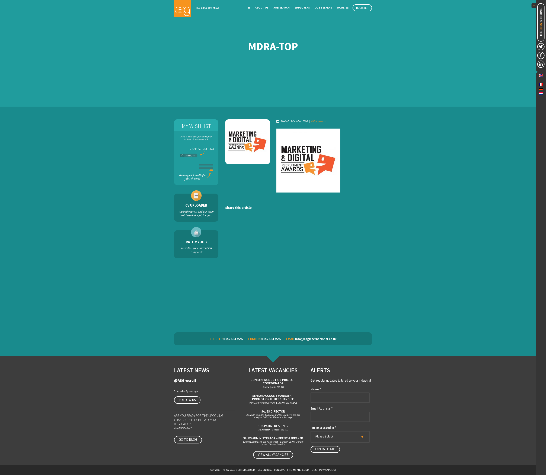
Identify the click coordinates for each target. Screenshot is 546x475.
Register (362, 8)
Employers (302, 7)
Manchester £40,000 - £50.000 (273, 427)
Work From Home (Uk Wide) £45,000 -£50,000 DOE (273, 399)
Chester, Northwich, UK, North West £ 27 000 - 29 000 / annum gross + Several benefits (273, 441)
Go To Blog (188, 439)
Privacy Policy (327, 469)
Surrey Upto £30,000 (273, 383)
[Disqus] (298, 271)
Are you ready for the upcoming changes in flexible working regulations (198, 419)
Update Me (325, 449)
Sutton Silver (277, 469)
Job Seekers (323, 7)
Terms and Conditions (303, 469)
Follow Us (187, 400)
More (341, 7)
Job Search (281, 7)
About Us (262, 7)
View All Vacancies (273, 454)
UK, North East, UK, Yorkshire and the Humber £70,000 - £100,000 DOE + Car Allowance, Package (273, 414)
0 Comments (318, 121)
